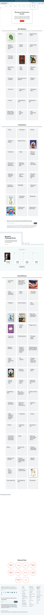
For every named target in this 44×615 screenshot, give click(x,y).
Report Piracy (38, 599)
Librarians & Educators (31, 592)
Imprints (23, 591)
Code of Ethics (39, 594)
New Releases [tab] (22, 29)
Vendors (30, 603)
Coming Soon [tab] (22, 125)
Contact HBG (31, 600)
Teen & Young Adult (18, 580)
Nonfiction (18, 572)
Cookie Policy (38, 592)
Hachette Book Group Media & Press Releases (24, 603)
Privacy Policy (39, 591)
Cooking (18, 565)
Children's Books (11, 565)
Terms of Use (38, 589)
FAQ (29, 601)
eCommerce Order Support (32, 594)
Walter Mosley (27, 262)
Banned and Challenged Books (24, 596)
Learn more (6, 244)
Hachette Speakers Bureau (32, 597)
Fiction (25, 565)
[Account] (40, 3)
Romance (25, 572)
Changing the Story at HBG (24, 598)
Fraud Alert (38, 600)
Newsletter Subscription (24, 593)
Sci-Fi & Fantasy (33, 572)
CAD (34, 7)
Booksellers (31, 606)
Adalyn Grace (36, 262)
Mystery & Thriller (11, 572)
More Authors (21, 266)
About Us (23, 588)
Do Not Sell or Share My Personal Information (39, 596)
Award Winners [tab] (22, 276)
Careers (30, 598)
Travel (26, 579)
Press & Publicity (24, 606)
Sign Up (35, 223)
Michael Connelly (8, 262)
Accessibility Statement (24, 601)
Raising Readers (31, 604)
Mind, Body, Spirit (33, 565)
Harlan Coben (17, 262)
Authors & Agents (31, 588)
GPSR (37, 603)
